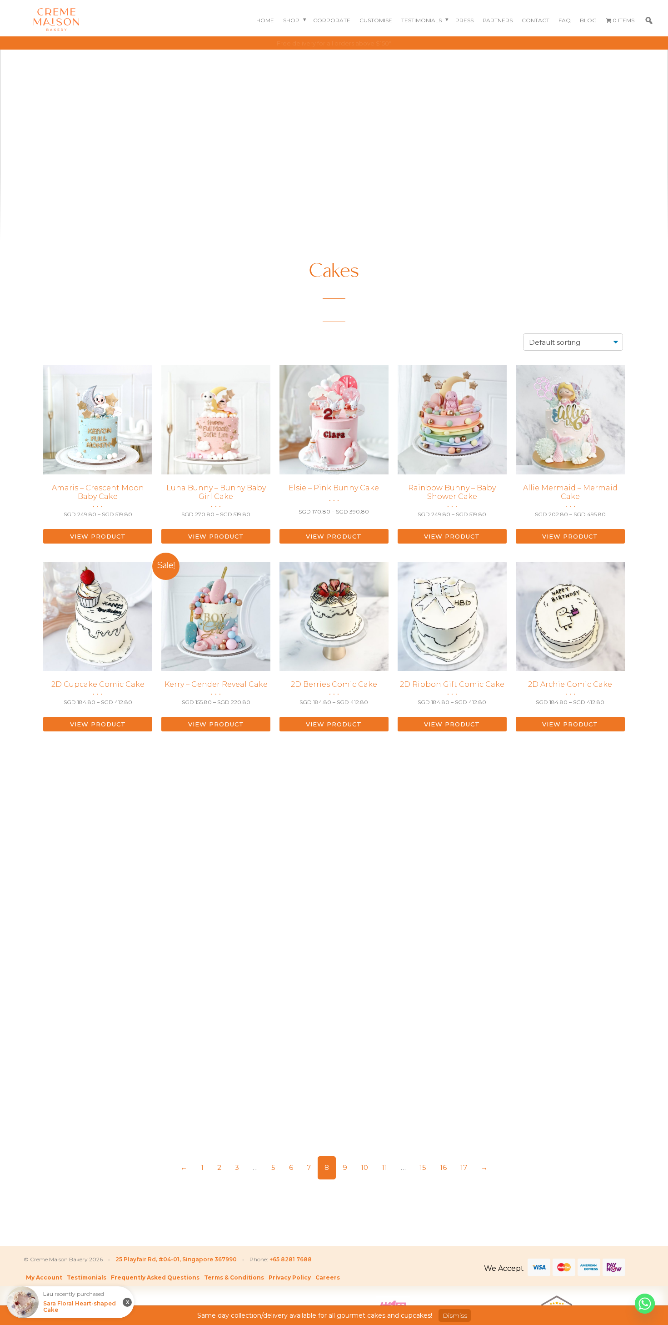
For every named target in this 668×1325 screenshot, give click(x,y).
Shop (291, 20)
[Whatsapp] (645, 1304)
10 (364, 1167)
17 (463, 1167)
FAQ (564, 20)
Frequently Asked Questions (155, 1277)
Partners (498, 20)
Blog (588, 20)
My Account (44, 1277)
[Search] (649, 20)
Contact (535, 20)
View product (98, 536)
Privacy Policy (290, 1277)
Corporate (331, 20)
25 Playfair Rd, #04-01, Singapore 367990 (176, 1259)
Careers (327, 1277)
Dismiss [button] (455, 1315)
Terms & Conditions (234, 1277)
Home (265, 20)
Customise (375, 20)
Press (464, 20)
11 (384, 1167)
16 (443, 1167)
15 (422, 1167)
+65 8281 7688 (290, 1259)
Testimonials (421, 20)
